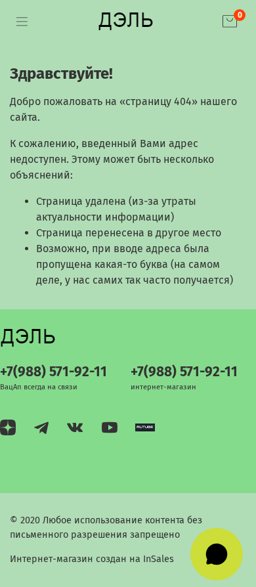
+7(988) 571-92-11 (53, 372)
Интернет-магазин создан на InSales (92, 559)
